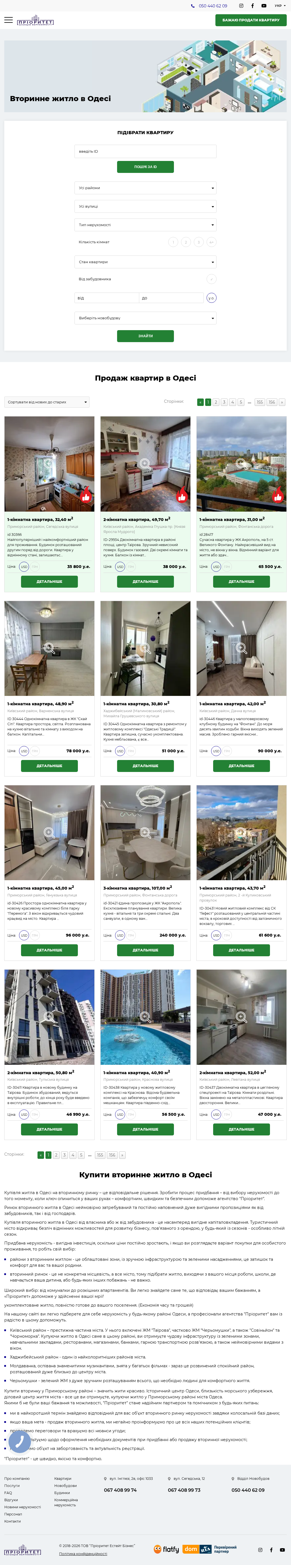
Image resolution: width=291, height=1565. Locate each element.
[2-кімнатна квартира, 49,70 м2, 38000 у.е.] (145, 464)
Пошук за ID (145, 167)
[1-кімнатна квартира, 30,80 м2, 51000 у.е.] (145, 648)
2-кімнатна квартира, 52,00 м (232, 1072)
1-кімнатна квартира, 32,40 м (40, 519)
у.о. (212, 298)
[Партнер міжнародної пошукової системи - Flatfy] (166, 1549)
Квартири (62, 1478)
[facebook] (252, 5)
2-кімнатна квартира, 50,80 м (40, 1072)
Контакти (12, 1521)
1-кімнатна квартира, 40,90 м (136, 1072)
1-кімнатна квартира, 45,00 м (40, 888)
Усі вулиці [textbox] (88, 206)
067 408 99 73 (184, 1490)
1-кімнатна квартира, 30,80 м (136, 703)
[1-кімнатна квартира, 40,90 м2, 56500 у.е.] (145, 1017)
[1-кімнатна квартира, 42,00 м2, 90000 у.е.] (241, 648)
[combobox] (145, 187)
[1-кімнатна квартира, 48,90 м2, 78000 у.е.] (49, 648)
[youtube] (264, 5)
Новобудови (65, 1486)
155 (260, 402)
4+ (211, 242)
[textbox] (145, 318)
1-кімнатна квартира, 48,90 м (40, 703)
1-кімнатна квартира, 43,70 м (232, 888)
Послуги (12, 1486)
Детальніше (49, 581)
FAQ (8, 1493)
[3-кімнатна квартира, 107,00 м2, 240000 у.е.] (145, 832)
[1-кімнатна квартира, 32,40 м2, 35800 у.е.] (49, 464)
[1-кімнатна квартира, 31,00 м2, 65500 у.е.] (241, 464)
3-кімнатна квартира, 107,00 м (137, 888)
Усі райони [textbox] (89, 188)
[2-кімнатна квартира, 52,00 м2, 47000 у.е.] (241, 1017)
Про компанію (17, 1478)
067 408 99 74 (120, 1490)
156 (272, 402)
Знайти (145, 336)
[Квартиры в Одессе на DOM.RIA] (210, 1550)
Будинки (62, 1493)
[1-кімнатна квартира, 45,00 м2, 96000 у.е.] (49, 832)
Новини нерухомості (22, 1507)
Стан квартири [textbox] (93, 262)
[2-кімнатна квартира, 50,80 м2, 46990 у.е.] (49, 1017)
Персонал (13, 1514)
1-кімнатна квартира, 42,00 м (232, 703)
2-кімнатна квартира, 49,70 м (136, 519)
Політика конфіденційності (83, 1554)
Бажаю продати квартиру (251, 20)
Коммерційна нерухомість (66, 1502)
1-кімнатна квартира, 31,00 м (232, 519)
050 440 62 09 (213, 6)
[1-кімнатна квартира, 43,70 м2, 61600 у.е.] (241, 832)
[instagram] (241, 5)
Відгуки (11, 1500)
